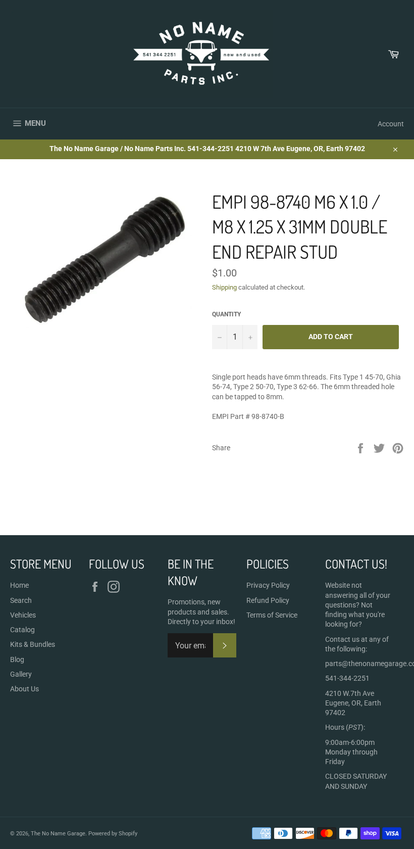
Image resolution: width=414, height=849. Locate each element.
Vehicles (23, 615)
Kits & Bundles (32, 644)
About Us (24, 689)
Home (19, 585)
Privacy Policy (268, 585)
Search (21, 600)
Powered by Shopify (112, 833)
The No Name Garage (58, 833)
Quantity (226, 314)
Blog (17, 659)
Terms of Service (271, 615)
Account (391, 124)
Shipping (224, 287)
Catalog (22, 630)
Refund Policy (267, 600)
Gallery (21, 674)
